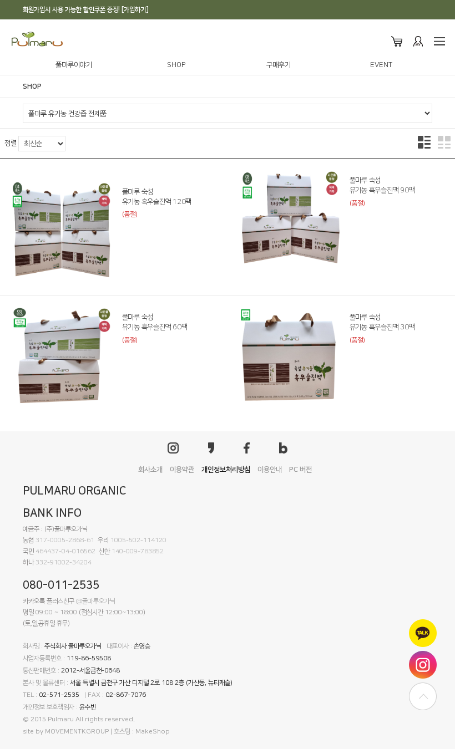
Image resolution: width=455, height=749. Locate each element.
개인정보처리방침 (225, 469)
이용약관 (182, 469)
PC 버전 (300, 469)
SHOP (176, 65)
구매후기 (278, 65)
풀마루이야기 (73, 65)
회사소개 (150, 469)
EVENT (381, 65)
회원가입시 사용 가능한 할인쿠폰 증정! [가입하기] (86, 9)
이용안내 (269, 469)
